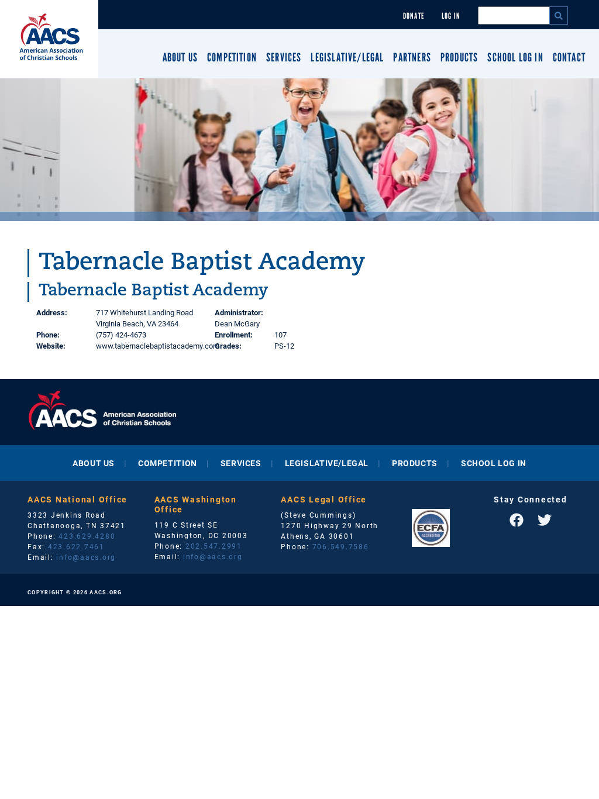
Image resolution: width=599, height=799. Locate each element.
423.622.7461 (76, 546)
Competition (232, 57)
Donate (413, 16)
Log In (451, 16)
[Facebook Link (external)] (516, 520)
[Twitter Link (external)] (544, 520)
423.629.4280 (86, 535)
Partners (412, 57)
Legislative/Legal (347, 57)
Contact (569, 57)
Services (283, 57)
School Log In (515, 57)
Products (459, 57)
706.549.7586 (340, 546)
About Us (180, 57)
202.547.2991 (213, 545)
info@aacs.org (86, 557)
